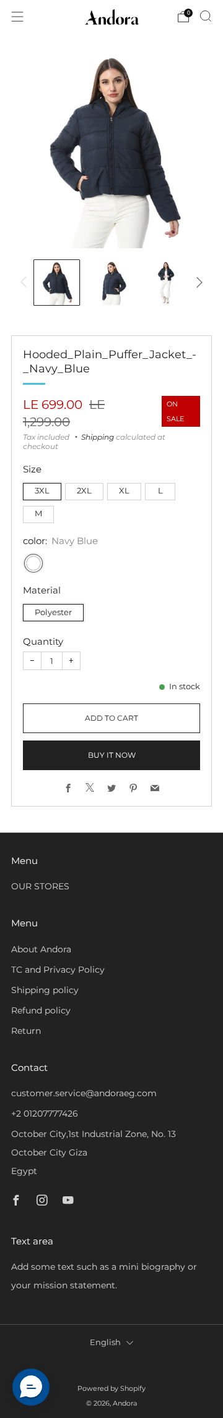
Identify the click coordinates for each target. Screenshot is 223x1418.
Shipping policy (45, 990)
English (105, 1342)
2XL (84, 490)
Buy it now (112, 755)
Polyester (53, 612)
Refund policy (41, 1010)
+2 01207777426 (44, 1113)
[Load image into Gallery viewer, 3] (166, 282)
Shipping (97, 437)
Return (26, 1030)
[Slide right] (197, 282)
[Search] (205, 16)
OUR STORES (40, 886)
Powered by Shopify (111, 1388)
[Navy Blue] (33, 563)
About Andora (41, 949)
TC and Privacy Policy (58, 969)
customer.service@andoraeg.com (84, 1093)
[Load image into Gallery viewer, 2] (112, 282)
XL (124, 490)
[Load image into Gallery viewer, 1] (56, 282)
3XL (42, 490)
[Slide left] (25, 282)
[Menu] (17, 16)
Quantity (43, 641)
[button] (31, 1387)
